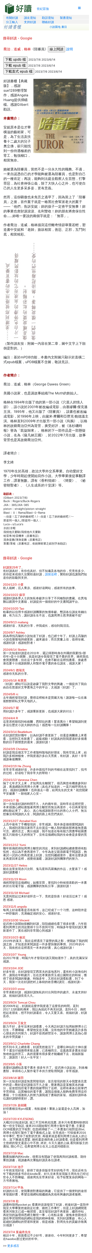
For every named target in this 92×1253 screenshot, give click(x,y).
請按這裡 (51, 574)
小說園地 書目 (58, 26)
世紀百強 (43, 8)
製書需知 (66, 17)
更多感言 (13, 1245)
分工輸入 (12, 22)
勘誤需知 (48, 17)
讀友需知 (30, 17)
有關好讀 (12, 17)
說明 (69, 49)
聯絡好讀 (48, 22)
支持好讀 (30, 22)
